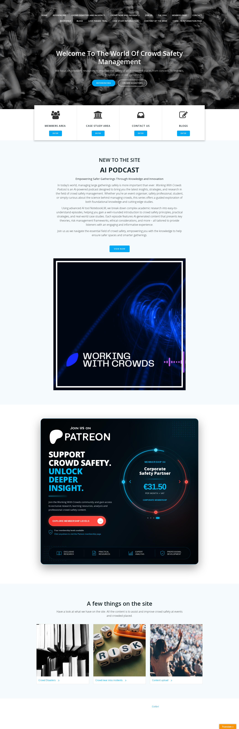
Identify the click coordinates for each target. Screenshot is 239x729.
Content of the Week (155, 21)
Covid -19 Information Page (187, 21)
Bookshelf (65, 21)
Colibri (155, 706)
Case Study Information (126, 21)
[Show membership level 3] (156, 518)
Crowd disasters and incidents (88, 15)
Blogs (80, 21)
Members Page (179, 15)
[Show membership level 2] (152, 518)
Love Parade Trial (97, 21)
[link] (119, 491)
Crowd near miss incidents (125, 15)
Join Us (148, 15)
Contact (197, 15)
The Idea (162, 15)
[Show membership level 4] (159, 518)
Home (44, 15)
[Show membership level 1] (148, 518)
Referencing (59, 15)
